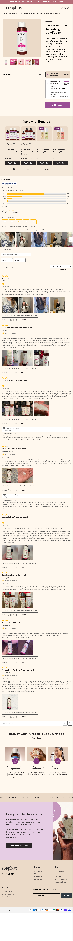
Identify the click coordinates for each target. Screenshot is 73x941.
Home (5, 13)
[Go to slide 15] (54, 169)
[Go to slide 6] (28, 169)
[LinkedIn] (9, 874)
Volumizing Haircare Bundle (11, 151)
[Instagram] (6, 874)
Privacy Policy (6, 897)
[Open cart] (68, 8)
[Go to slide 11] (42, 169)
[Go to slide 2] (16, 169)
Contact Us (38, 876)
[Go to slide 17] (59, 169)
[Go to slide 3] (19, 169)
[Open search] (62, 8)
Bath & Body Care (60, 879)
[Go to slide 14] (51, 169)
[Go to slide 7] (31, 169)
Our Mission (38, 871)
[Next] (63, 169)
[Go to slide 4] (22, 169)
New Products (59, 871)
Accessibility (38, 879)
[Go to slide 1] (14, 169)
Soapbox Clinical (60, 882)
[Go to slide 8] (34, 169)
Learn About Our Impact (19, 845)
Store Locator (39, 874)
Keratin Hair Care (15, 13)
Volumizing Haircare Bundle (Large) (27, 152)
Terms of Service (8, 891)
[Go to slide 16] (56, 169)
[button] (6, 62)
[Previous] (9, 169)
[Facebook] (3, 874)
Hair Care (57, 876)
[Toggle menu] (4, 7)
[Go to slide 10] (39, 169)
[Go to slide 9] (36, 169)
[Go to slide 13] (48, 169)
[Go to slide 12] (45, 169)
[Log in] (65, 8)
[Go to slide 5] (25, 169)
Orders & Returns (8, 894)
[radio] (57, 74)
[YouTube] (12, 874)
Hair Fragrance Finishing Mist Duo (44, 151)
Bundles (57, 874)
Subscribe (66, 896)
